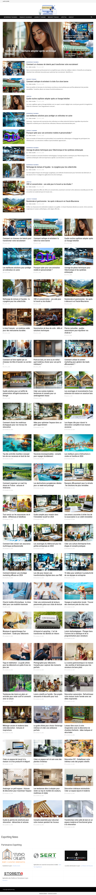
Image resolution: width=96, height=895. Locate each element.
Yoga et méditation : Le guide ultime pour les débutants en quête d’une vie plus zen (17, 665)
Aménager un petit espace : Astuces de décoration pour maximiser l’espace (17, 789)
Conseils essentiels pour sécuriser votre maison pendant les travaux (46, 821)
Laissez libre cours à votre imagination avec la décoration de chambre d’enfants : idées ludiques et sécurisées (78, 729)
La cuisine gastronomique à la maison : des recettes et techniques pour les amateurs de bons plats (78, 665)
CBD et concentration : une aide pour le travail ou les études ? (49, 184)
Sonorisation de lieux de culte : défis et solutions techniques (48, 329)
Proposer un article (52, 893)
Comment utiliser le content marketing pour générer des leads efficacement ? (76, 362)
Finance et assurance (26, 17)
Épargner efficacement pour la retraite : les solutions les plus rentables (78, 484)
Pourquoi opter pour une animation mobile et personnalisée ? (49, 133)
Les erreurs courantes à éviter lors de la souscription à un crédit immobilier (78, 516)
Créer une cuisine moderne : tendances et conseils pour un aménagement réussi (45, 393)
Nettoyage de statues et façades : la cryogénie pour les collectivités (51, 167)
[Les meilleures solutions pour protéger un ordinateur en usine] (33, 40)
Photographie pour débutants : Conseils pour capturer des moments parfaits (47, 665)
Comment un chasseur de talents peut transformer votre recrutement (52, 64)
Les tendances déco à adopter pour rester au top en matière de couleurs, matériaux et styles (47, 790)
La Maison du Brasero (87, 866)
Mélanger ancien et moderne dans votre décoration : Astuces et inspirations (15, 728)
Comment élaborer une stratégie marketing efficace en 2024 (15, 574)
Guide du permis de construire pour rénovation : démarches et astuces (16, 821)
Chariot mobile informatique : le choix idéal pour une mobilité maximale (17, 603)
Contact (71, 17)
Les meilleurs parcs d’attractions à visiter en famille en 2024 (77, 455)
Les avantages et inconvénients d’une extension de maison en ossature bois (78, 392)
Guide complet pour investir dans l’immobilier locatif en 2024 (46, 516)
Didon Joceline (32, 67)
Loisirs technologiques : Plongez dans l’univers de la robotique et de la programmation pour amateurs (78, 633)
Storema (4, 880)
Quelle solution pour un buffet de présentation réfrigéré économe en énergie (15, 393)
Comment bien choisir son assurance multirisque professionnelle (16, 545)
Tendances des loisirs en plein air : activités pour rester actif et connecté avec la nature (17, 696)
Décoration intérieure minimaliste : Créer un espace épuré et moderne (77, 789)
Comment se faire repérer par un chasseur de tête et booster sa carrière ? (17, 362)
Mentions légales (43, 893)
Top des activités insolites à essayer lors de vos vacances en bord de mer (16, 455)
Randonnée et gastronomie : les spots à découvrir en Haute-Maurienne (52, 201)
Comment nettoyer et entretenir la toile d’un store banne (47, 81)
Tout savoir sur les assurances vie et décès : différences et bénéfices (16, 516)
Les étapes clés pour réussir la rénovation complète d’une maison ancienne (77, 424)
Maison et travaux (53, 17)
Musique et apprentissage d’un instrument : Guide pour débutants (15, 632)
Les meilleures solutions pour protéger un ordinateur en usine (49, 116)
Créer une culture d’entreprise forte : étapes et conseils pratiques (77, 545)
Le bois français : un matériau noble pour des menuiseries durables (16, 329)
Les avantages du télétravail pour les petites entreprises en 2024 (47, 545)
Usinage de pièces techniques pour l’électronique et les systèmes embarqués (54, 150)
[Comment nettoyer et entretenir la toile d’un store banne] (78, 49)
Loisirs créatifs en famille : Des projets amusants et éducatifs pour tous (48, 695)
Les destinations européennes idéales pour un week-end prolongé (48, 484)
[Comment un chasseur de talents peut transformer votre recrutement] (78, 31)
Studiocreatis (16, 866)
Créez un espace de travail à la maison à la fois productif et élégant (16, 760)
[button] (4, 39)
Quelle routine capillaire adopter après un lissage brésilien (48, 99)
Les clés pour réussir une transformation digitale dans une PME (48, 574)
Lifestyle (63, 17)
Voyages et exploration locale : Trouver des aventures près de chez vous (78, 603)
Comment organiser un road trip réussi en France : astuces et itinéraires (15, 485)
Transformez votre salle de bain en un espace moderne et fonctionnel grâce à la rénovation (78, 822)
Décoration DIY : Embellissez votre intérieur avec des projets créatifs (77, 760)
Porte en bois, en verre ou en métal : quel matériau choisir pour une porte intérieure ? (47, 362)
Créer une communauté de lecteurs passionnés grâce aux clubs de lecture (48, 603)
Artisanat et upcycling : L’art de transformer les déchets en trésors (46, 632)
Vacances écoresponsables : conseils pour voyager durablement (47, 455)
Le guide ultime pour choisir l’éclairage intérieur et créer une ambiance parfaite (48, 728)
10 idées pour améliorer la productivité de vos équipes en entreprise (78, 574)
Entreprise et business (10, 17)
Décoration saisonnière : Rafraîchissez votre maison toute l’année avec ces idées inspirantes (78, 696)
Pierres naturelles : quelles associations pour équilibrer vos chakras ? (76, 330)
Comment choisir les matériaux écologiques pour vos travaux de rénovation (15, 424)
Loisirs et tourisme (40, 17)
